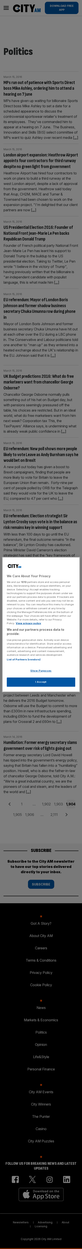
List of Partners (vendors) (24, 659)
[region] (41, 624)
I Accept (41, 681)
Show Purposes (40, 670)
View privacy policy (28, 623)
